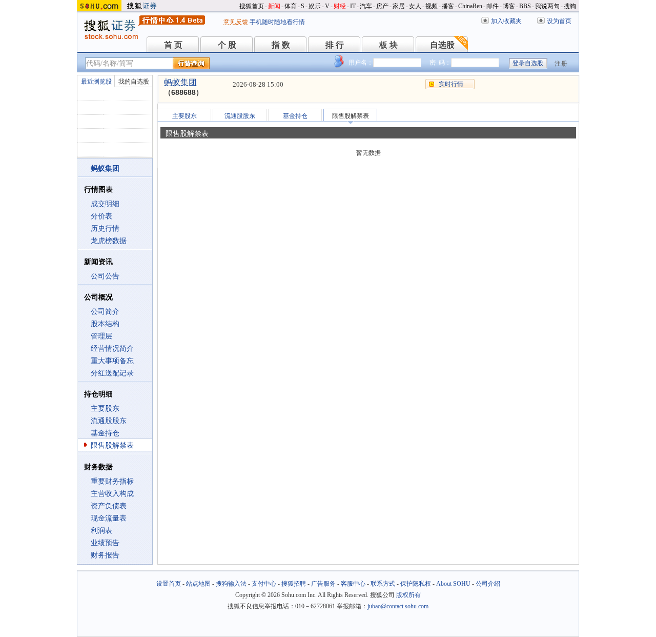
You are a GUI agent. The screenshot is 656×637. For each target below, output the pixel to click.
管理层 (101, 336)
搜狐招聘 (293, 583)
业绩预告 (105, 543)
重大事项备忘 (112, 361)
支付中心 (264, 583)
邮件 (492, 6)
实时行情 (451, 84)
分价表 (101, 216)
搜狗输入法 (231, 583)
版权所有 (408, 595)
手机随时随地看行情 (277, 22)
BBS (525, 6)
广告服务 (323, 583)
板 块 (388, 45)
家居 (399, 6)
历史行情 (105, 228)
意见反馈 (235, 22)
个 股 (227, 45)
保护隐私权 (415, 583)
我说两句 (547, 6)
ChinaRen (470, 6)
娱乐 (315, 6)
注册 (561, 63)
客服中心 (353, 583)
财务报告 (105, 555)
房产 (382, 6)
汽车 (366, 6)
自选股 (442, 45)
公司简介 (105, 311)
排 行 (334, 45)
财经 (340, 6)
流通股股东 (109, 421)
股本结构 (105, 324)
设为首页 (559, 21)
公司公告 (105, 276)
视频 (431, 6)
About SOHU (453, 583)
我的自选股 (133, 81)
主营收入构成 (112, 493)
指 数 (281, 45)
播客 (448, 6)
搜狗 (570, 6)
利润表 (101, 530)
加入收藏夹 (506, 21)
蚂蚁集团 (180, 82)
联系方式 (383, 583)
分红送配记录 (112, 373)
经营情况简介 (112, 348)
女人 (415, 6)
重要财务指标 (112, 481)
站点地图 (198, 583)
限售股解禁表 (112, 445)
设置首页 (168, 583)
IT (353, 6)
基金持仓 (105, 433)
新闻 (274, 6)
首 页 (173, 45)
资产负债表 (109, 506)
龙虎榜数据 (109, 241)
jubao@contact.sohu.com (397, 606)
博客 (509, 6)
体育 (290, 6)
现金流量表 (109, 518)
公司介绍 (488, 583)
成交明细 (105, 204)
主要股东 (105, 408)
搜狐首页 (251, 6)
